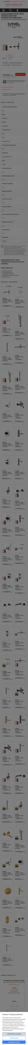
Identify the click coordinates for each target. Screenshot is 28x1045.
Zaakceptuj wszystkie (14, 1042)
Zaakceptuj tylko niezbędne (14, 1034)
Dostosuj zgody (14, 1038)
